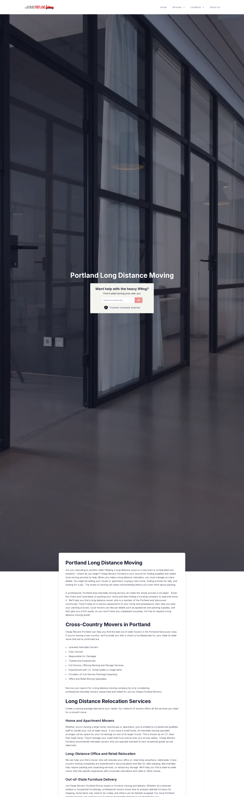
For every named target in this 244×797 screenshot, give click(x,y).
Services (176, 7)
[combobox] (118, 300)
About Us (215, 7)
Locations (195, 7)
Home (163, 7)
